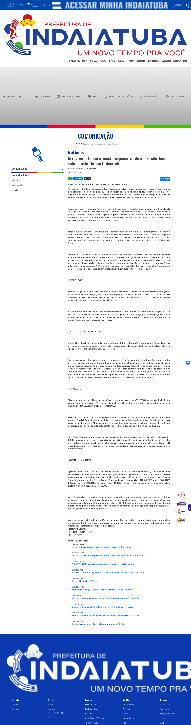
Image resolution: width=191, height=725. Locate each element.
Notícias (114, 144)
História (162, 718)
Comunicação (98, 144)
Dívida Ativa (88, 713)
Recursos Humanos (128, 718)
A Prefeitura (14, 704)
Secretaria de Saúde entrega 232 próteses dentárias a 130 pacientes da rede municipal (102, 606)
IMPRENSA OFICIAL (180, 60)
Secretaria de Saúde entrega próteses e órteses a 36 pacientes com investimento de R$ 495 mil (106, 615)
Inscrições (15, 190)
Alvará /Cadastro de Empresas (94, 718)
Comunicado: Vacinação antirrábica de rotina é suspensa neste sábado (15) (98, 623)
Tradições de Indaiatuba (167, 713)
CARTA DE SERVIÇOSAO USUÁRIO (89, 62)
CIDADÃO (102, 60)
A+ (49, 5)
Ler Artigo (165, 179)
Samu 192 (51, 716)
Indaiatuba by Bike (165, 704)
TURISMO (131, 60)
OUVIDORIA (141, 60)
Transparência (14, 709)
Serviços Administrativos (20, 175)
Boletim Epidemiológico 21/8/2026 (84, 581)
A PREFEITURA (74, 60)
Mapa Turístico (164, 709)
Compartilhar (78, 178)
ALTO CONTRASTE (34, 5)
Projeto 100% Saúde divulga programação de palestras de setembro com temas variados (103, 564)
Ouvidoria (50, 704)
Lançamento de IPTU (91, 704)
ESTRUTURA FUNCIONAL (10, 5)
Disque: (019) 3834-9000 (56, 713)
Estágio (125, 722)
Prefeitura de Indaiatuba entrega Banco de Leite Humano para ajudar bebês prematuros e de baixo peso (108, 572)
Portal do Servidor (128, 704)
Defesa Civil (51, 709)
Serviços (162, 722)
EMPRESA (111, 60)
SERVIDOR (121, 60)
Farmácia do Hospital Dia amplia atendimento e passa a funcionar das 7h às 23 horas (101, 546)
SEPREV (125, 713)
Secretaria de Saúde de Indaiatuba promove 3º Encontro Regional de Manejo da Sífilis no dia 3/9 (105, 598)
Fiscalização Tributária (91, 709)
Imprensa (107, 144)
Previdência (126, 709)
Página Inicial (87, 144)
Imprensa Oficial (17, 185)
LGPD (22, 5)
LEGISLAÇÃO (166, 60)
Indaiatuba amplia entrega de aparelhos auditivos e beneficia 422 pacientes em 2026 (101, 589)
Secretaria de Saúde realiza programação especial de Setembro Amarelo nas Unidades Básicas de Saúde (108, 555)
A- (45, 5)
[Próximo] (187, 96)
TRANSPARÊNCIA (153, 60)
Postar (88, 178)
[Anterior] (27, 96)
